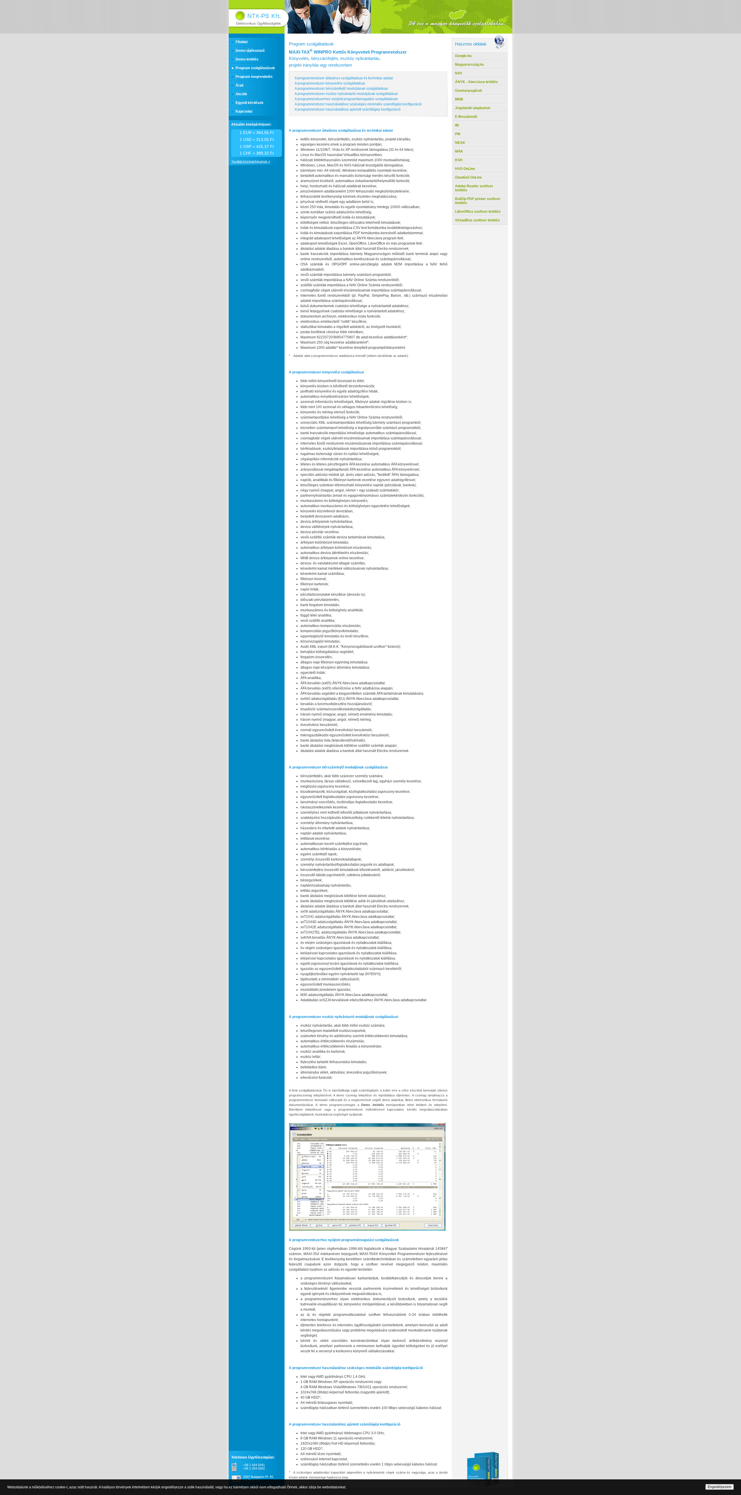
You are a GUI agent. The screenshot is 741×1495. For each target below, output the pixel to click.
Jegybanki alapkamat (472, 108)
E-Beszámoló (466, 117)
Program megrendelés (254, 77)
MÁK (459, 151)
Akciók (241, 94)
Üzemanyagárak (468, 91)
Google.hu (463, 56)
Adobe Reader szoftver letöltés (474, 188)
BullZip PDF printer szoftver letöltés (477, 201)
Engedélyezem (719, 1487)
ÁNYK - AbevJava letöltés (476, 82)
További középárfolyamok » (250, 161)
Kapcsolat (244, 111)
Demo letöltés (247, 59)
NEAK (460, 143)
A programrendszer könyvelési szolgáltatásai (330, 83)
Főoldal (241, 42)
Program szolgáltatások (255, 68)
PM (457, 134)
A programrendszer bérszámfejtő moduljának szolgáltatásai (341, 89)
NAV (458, 73)
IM (457, 125)
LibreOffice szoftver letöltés (478, 212)
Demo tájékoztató (250, 51)
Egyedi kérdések (249, 103)
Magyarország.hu (469, 65)
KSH (459, 160)
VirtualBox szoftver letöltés (477, 220)
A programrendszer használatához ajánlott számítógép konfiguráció (348, 109)
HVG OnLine (465, 169)
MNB (459, 99)
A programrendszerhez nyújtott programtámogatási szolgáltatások (346, 99)
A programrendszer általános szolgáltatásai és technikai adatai (344, 78)
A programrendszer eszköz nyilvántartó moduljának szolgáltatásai (346, 94)
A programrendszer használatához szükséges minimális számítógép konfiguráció (358, 104)
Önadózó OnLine (468, 177)
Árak (240, 85)
